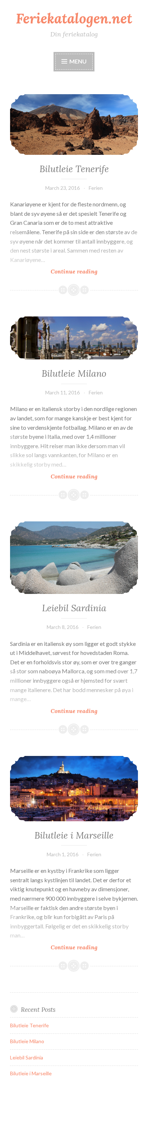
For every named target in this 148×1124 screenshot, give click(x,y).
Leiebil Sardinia (74, 608)
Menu (78, 61)
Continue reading (85, 271)
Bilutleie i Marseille (74, 835)
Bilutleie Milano (74, 373)
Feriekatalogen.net (74, 18)
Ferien (96, 188)
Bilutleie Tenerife (74, 169)
